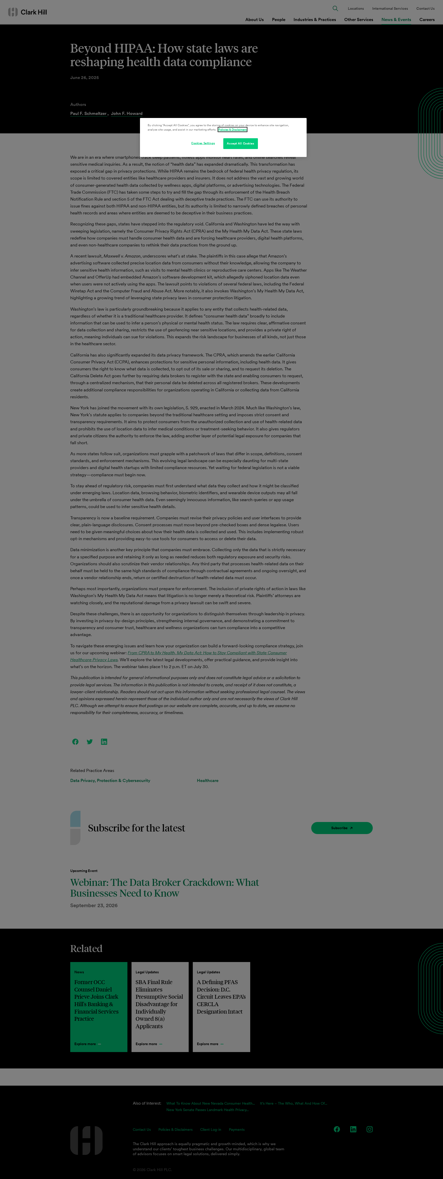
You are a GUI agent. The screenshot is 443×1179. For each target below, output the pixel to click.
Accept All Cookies (240, 143)
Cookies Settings (203, 143)
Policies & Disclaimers (232, 129)
